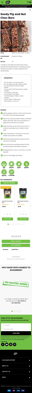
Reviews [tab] (5, 249)
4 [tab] (16, 224)
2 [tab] (10, 224)
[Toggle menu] (2, 2)
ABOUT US (5, 366)
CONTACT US (6, 371)
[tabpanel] (8, 204)
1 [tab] (8, 224)
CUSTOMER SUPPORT (8, 360)
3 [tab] (13, 224)
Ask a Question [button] (16, 245)
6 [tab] (21, 224)
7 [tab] (24, 224)
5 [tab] (18, 224)
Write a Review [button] (16, 241)
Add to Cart (7, 219)
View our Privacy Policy (19, 339)
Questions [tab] (15, 249)
